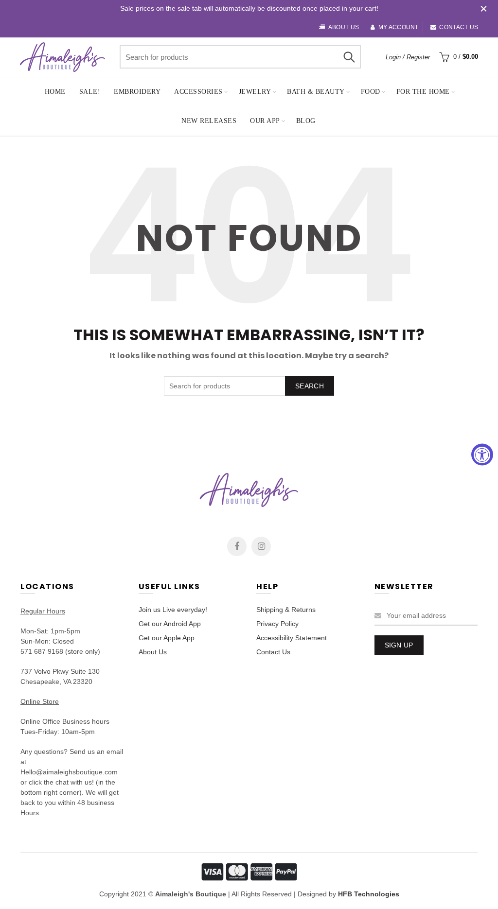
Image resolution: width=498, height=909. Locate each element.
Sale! (90, 91)
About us (343, 27)
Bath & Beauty (316, 91)
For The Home (423, 91)
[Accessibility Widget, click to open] (482, 455)
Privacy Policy (277, 624)
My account (398, 27)
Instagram (261, 546)
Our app (265, 120)
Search (349, 57)
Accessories (198, 91)
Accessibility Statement (291, 638)
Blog (306, 120)
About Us (153, 652)
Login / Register (408, 57)
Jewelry (255, 91)
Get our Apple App (167, 638)
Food (370, 91)
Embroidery (137, 91)
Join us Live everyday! (173, 609)
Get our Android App (170, 624)
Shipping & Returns (286, 609)
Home (55, 91)
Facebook (237, 546)
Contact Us (273, 652)
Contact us (458, 27)
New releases (208, 120)
